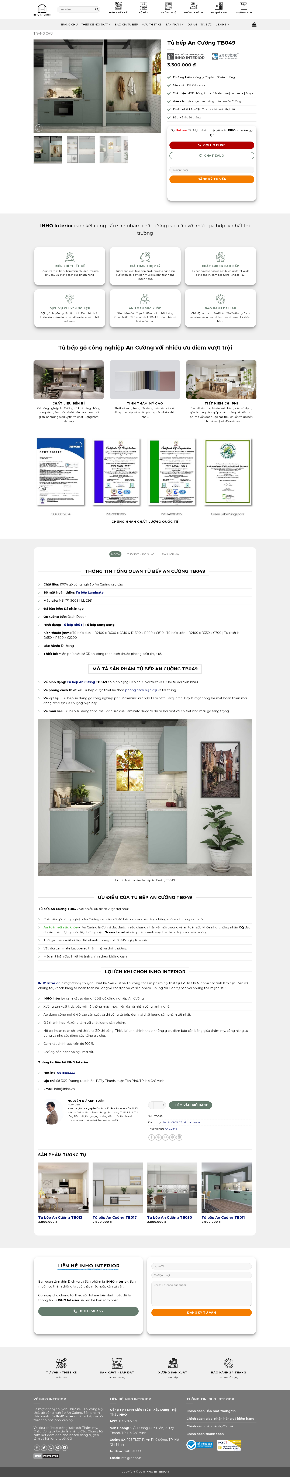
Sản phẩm (173, 24)
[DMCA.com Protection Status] (46, 1456)
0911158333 (132, 1451)
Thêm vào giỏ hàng (190, 1105)
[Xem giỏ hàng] (254, 24)
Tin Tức (206, 24)
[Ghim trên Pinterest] (172, 1137)
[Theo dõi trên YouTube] (64, 1448)
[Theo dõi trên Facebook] (37, 1448)
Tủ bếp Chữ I (170, 1122)
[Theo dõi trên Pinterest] (58, 1448)
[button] (38, 128)
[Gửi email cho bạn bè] (165, 1137)
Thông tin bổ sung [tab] (140, 554)
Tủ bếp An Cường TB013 (60, 1217)
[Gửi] (96, 9)
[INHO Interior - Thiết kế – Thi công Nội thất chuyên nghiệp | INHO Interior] (42, 9)
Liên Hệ (221, 24)
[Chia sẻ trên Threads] (158, 1137)
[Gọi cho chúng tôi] (51, 1448)
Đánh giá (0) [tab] (170, 554)
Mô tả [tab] (115, 554)
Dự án (192, 24)
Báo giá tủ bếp (126, 24)
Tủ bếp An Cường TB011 (223, 1217)
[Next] (153, 86)
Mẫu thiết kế (152, 24)
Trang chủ (43, 33)
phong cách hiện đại (141, 690)
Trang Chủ (69, 24)
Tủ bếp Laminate (90, 592)
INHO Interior (49, 983)
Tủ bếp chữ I (72, 625)
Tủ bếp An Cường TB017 (115, 1217)
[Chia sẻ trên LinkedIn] (179, 1137)
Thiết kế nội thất (95, 24)
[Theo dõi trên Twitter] (44, 1448)
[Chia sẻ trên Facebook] (151, 1137)
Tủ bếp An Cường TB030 (169, 1217)
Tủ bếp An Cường (81, 682)
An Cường (171, 1128)
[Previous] (41, 86)
